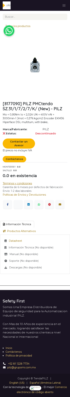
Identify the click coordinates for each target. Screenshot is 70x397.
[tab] (17, 224)
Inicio (9, 348)
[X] (18, 204)
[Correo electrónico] (60, 204)
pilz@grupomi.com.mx (21, 367)
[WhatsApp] (39, 204)
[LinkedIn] (28, 204)
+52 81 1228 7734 (18, 363)
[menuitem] (16, 382)
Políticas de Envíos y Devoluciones (24, 194)
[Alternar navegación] (64, 5)
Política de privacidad (19, 355)
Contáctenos (14, 159)
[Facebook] (7, 204)
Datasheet (15, 240)
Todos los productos (17, 26)
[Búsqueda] (63, 17)
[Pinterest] (49, 204)
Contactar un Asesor (19, 143)
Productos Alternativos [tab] (21, 231)
